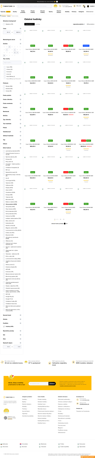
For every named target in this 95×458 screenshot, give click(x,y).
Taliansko (43, 446)
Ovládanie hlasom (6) (11, 303)
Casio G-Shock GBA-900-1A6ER (32, 112)
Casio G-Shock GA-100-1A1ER (50, 49)
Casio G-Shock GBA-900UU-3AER (86, 81)
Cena (4, 28)
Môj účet (79, 6)
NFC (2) (8, 170)
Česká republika (64, 446)
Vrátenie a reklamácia (64, 406)
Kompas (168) (9, 195)
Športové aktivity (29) (11, 157)
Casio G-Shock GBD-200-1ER (50, 81)
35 (63, 219)
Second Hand (25, 411)
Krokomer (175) (9, 272)
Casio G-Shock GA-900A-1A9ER (50, 176)
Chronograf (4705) (10, 180)
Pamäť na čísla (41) (10, 225)
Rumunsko (82, 444)
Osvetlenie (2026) (10, 192)
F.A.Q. (59, 421)
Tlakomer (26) (9, 197)
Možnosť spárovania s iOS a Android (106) (13, 310)
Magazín (60, 428)
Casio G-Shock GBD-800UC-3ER (68, 144)
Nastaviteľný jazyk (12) (11, 172)
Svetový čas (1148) (10, 216)
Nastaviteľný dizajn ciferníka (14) (13, 175)
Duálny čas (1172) (10, 232)
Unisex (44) (8, 91)
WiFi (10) (8, 294)
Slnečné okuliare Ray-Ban (44, 413)
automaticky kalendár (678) (13, 151)
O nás (59, 411)
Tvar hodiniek (7, 124)
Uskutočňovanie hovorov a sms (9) (13, 153)
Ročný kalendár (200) (11, 211)
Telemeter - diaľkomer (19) (12, 254)
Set (4, 335)
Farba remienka (8, 103)
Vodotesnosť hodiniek (63, 416)
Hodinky (24, 399)
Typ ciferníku (7, 119)
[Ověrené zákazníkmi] (6, 15)
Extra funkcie (7, 148)
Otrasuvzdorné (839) (11, 204)
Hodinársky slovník (63, 423)
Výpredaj (24, 413)
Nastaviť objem (7, 343)
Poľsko (62, 444)
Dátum (5, 144)
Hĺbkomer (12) (9, 241)
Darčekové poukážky (27, 416)
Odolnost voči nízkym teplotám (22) (11, 243)
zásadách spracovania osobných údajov (68, 385)
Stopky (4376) (9, 187)
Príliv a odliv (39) (10, 256)
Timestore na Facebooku (82, 411)
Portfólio (5, 323)
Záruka (5, 319)
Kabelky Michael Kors (43, 421)
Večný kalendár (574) (11, 214)
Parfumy (24, 409)
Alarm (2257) (9, 190)
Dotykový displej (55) (11, 267)
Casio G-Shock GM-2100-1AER (33, 144)
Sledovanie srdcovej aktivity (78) (13, 279)
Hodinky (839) (9, 326)
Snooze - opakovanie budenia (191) (13, 247)
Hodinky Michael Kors (43, 406)
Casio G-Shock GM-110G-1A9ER (86, 144)
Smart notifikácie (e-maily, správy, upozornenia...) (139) (13, 291)
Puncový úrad (61, 425)
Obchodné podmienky (64, 399)
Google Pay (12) (10, 296)
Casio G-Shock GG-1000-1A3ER (68, 176)
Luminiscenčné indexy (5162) (13, 259)
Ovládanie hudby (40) (11, 301)
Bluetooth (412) (9, 235)
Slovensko (5, 446)
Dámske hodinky (42, 402)
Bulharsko (5, 444)
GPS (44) (8, 269)
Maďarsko (43, 444)
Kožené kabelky (42, 418)
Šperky (24, 402)
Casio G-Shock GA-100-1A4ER (68, 207)
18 (60, 219)
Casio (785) (9, 67)
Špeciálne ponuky (8, 331)
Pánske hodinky (42, 399)
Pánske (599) (9, 86)
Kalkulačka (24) (10, 223)
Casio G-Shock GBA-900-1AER (68, 49)
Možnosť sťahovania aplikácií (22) (13, 306)
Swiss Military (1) (10, 76)
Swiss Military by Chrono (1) (13, 79)
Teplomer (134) (9, 183)
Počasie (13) (9, 159)
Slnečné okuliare (26, 404)
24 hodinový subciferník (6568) (12, 238)
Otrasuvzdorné (29, 24)
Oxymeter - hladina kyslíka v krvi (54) (13, 164)
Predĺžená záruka (62, 430)
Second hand (7, 315)
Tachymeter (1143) (10, 206)
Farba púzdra (7, 95)
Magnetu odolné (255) (11, 228)
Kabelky (24, 406)
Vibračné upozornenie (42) (13, 288)
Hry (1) (7, 178)
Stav (4, 339)
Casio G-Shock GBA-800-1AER (86, 176)
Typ (4, 140)
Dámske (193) (9, 88)
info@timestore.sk (84, 404)
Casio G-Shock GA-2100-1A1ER (68, 81)
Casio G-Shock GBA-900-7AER (33, 49)
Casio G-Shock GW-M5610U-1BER (50, 112)
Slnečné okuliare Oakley (44, 416)
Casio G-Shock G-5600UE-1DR (68, 112)
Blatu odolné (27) (10, 221)
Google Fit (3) (9, 299)
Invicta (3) (8, 72)
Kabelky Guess (41, 423)
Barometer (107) (10, 199)
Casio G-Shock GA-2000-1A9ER (86, 49)
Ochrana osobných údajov (65, 402)
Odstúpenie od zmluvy (64, 409)
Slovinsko (24, 446)
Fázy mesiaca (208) (11, 209)
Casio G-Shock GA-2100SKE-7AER (33, 176)
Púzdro (5, 107)
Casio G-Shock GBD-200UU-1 (50, 207)
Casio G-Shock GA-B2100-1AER (50, 144)
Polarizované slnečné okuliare (46, 411)
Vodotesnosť (7, 132)
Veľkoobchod (61, 432)
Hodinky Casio (41, 404)
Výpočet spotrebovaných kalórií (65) (12, 282)
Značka (5, 44)
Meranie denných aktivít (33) (13, 274)
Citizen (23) (9, 69)
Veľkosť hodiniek (8, 136)
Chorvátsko (25, 444)
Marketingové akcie (9, 39)
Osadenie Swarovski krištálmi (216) (13, 261)
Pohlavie (5, 83)
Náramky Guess (42, 409)
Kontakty (60, 413)
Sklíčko (5, 115)
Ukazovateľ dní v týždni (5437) (12, 251)
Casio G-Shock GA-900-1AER (86, 207)
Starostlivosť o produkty (64, 418)
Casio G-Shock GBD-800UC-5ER (86, 112)
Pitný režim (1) (9, 161)
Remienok (6, 111)
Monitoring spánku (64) (12, 276)
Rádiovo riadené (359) (11, 202)
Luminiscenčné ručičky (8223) (13, 230)
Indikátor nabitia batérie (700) (13, 218)
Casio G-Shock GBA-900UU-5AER (33, 81)
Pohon (5, 128)
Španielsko (82, 446)
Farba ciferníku (7, 99)
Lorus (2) (8, 74)
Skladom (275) (9, 24)
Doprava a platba (62, 404)
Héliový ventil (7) (10, 264)
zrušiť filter (37, 24)
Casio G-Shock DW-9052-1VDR (33, 207)
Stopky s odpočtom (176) (12, 286)
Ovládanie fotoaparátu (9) (12, 167)
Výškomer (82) (9, 185)
